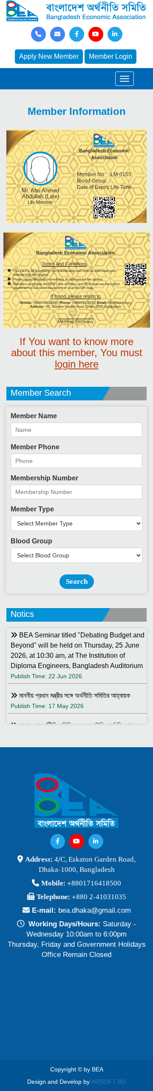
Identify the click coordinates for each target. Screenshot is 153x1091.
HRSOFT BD (108, 1081)
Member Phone (35, 447)
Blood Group (31, 541)
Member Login (110, 56)
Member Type (32, 509)
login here (77, 364)
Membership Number (44, 478)
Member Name (34, 416)
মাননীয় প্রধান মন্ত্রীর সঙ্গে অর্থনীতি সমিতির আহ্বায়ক (73, 695)
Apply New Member (49, 56)
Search (77, 581)
